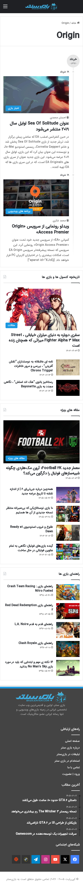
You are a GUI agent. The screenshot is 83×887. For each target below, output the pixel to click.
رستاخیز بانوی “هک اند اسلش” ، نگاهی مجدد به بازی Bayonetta (28, 384)
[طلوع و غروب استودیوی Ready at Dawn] (68, 533)
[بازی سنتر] (41, 6)
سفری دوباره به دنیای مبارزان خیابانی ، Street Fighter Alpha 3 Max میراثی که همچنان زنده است (44, 340)
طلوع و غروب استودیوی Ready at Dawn (31, 529)
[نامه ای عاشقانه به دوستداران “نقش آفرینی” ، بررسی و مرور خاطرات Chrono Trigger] (68, 367)
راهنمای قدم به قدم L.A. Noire (34, 624)
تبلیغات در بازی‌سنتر (68, 754)
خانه (74, 23)
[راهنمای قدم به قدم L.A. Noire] (68, 630)
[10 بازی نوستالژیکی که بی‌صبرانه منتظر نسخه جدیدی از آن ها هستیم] (68, 514)
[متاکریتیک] (26, 859)
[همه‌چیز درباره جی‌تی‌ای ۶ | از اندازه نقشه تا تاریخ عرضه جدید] (68, 495)
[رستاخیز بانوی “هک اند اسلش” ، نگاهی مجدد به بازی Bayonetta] (68, 388)
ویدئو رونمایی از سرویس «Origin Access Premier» (40, 229)
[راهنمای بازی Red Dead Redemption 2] (68, 611)
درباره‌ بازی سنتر (70, 747)
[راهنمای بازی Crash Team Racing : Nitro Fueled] (68, 592)
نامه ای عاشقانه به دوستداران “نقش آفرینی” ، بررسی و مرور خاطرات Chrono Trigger (31, 366)
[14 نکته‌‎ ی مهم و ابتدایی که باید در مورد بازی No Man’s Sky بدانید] (68, 668)
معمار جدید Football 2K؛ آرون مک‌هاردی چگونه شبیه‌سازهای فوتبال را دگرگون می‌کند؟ (43, 470)
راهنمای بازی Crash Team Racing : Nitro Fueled (30, 588)
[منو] (5, 8)
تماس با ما (73, 767)
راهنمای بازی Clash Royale (36, 643)
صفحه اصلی (72, 741)
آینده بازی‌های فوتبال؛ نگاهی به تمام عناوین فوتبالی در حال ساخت (31, 548)
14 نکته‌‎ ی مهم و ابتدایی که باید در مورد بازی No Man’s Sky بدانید (29, 664)
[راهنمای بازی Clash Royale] (68, 649)
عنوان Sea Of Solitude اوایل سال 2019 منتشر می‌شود (39, 126)
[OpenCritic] (16, 859)
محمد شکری (59, 221)
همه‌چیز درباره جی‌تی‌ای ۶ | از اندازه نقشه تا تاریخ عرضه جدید (31, 491)
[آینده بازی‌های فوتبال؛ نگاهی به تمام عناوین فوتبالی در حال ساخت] (68, 552)
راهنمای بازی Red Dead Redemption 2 (29, 607)
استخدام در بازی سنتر (67, 761)
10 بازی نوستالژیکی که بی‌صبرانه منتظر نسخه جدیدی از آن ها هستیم (29, 510)
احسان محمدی (58, 118)
